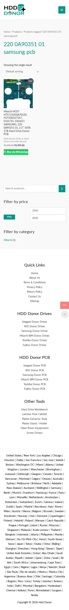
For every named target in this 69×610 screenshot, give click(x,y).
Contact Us (34, 296)
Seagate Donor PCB (34, 365)
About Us (34, 278)
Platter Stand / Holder (34, 423)
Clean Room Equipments (35, 428)
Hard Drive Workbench (34, 409)
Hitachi (8, 240)
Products (17, 32)
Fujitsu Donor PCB (34, 389)
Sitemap (34, 301)
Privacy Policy (34, 287)
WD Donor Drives (34, 326)
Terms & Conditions (34, 282)
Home (7, 32)
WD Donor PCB (34, 370)
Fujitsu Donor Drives (34, 345)
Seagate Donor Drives (34, 322)
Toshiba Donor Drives (34, 340)
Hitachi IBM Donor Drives (34, 336)
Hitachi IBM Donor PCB (34, 379)
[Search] (62, 188)
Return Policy (34, 292)
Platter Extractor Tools (34, 419)
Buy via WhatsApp (17, 152)
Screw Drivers (35, 433)
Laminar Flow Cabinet (34, 414)
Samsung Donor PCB (35, 375)
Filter (9, 217)
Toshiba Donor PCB (35, 384)
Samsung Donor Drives (34, 331)
